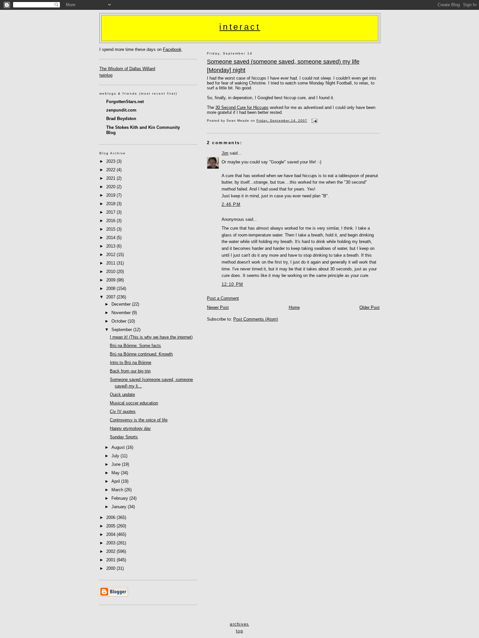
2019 (111, 195)
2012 (111, 254)
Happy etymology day (130, 428)
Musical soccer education (134, 403)
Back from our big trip (130, 371)
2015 (111, 229)
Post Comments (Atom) (255, 319)
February (120, 498)
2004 (111, 534)
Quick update (122, 394)
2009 (111, 280)
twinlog (105, 75)
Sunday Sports (124, 436)
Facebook (172, 49)
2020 (111, 186)
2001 (111, 559)
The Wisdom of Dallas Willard (127, 68)
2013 (111, 246)
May (116, 472)
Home (294, 307)
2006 (111, 517)
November (121, 312)
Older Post (369, 307)
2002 (111, 551)
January (119, 506)
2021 (111, 178)
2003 (111, 542)
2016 (111, 220)
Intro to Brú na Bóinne (130, 362)
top (239, 631)
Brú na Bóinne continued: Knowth (141, 354)
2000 (111, 568)
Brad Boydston (121, 118)
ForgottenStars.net (125, 101)
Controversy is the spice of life (138, 420)
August (118, 447)
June (116, 464)
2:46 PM (231, 204)
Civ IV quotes (123, 411)
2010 (111, 271)
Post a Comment (223, 298)
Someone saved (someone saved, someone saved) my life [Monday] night (283, 65)
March (117, 489)
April (116, 481)
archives (239, 624)
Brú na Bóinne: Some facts (135, 345)
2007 (111, 297)
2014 (111, 237)
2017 (111, 212)
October (119, 321)
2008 (111, 288)
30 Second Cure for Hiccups (242, 107)
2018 (111, 203)
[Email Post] (314, 120)
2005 (111, 526)
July (116, 455)
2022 (111, 169)
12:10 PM (232, 284)
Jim (225, 153)
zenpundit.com (121, 110)
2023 (111, 161)
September (122, 329)
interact (239, 27)
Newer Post (218, 307)
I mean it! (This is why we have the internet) (151, 337)
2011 (111, 263)
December (121, 304)
